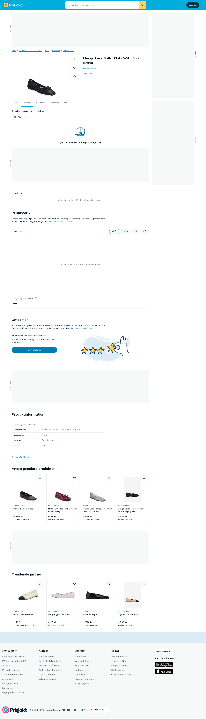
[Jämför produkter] (74, 76)
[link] (28, 498)
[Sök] (142, 5)
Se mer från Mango (21, 457)
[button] (74, 59)
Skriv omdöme (89, 68)
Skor (47, 51)
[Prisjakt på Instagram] (74, 709)
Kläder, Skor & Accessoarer (30, 51)
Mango (45, 435)
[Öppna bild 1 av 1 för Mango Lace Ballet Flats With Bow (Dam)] (41, 77)
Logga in (193, 5)
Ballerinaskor (68, 51)
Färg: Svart (88, 73)
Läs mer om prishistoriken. (61, 221)
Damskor (56, 51)
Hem (14, 51)
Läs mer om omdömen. (81, 328)
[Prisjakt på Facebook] (68, 709)
